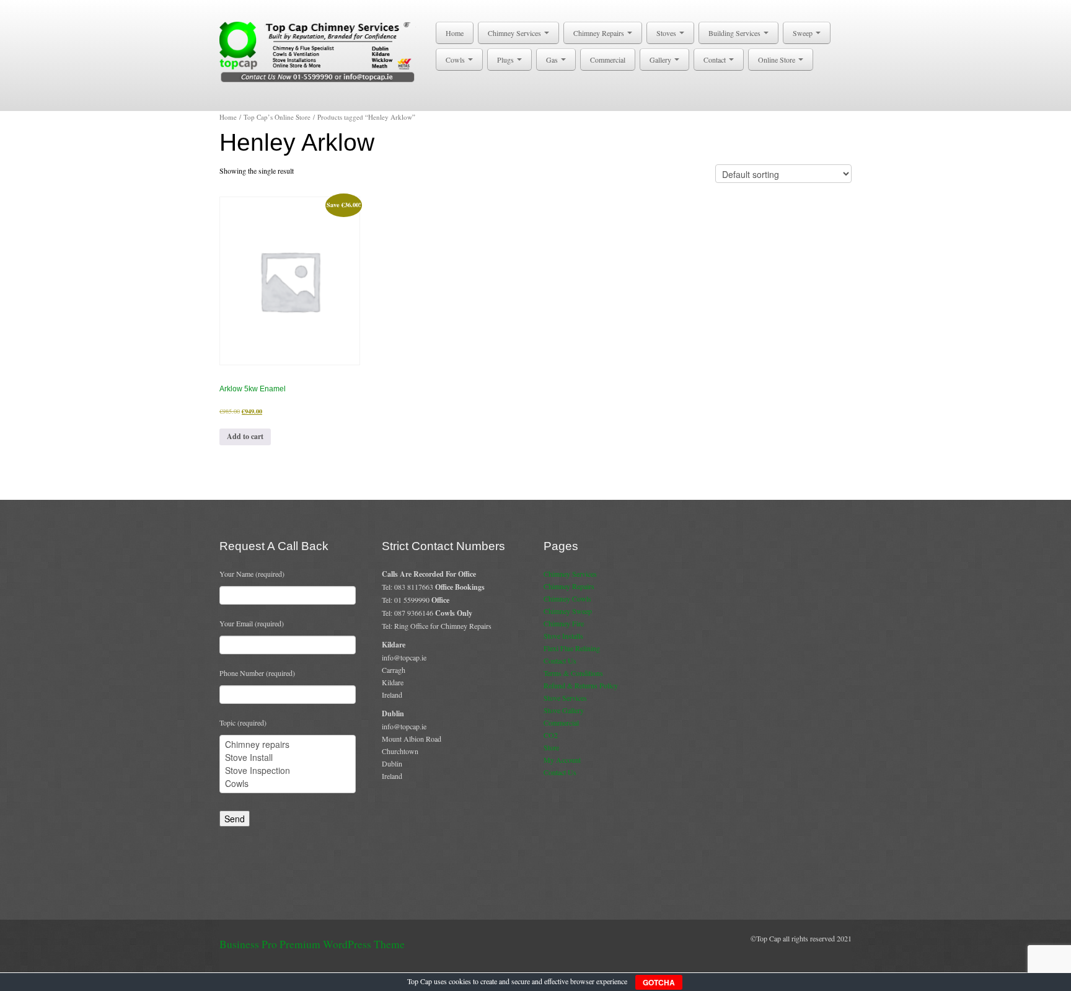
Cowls (456, 59)
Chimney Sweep (568, 611)
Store (551, 747)
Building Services (735, 33)
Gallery (661, 59)
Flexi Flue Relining (572, 648)
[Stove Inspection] (287, 770)
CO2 (551, 735)
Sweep (803, 33)
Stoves (667, 33)
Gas (553, 59)
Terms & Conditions (573, 673)
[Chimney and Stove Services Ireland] (319, 51)
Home (455, 33)
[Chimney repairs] (287, 744)
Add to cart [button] (245, 436)
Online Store (777, 59)
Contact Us (560, 660)
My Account (562, 760)
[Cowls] (287, 783)
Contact (715, 59)
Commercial (607, 59)
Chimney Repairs (599, 33)
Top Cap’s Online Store (277, 117)
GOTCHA (659, 982)
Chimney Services (515, 33)
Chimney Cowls (567, 598)
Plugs (506, 59)
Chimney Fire (564, 623)
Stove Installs (563, 636)
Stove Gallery (564, 710)
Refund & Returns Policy (581, 685)
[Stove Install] (287, 757)
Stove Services (565, 698)
